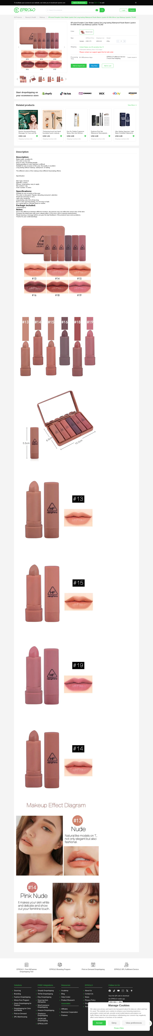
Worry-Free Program (21, 1000)
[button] (118, 41)
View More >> (132, 105)
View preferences (134, 1023)
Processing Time (74, 58)
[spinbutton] (121, 41)
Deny (114, 1023)
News (87, 997)
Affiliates (64, 1009)
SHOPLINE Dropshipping (43, 1019)
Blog (63, 994)
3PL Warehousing (20, 1017)
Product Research (68, 1000)
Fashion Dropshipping (22, 997)
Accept (99, 1023)
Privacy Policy (119, 1028)
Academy (64, 990)
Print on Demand (20, 1013)
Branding (17, 994)
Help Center (65, 997)
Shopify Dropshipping (46, 990)
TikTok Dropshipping (45, 994)
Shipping (73, 47)
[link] (18, 17)
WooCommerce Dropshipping (43, 1006)
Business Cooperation (69, 1012)
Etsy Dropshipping (44, 997)
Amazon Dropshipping (46, 1010)
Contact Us (89, 994)
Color (72, 31)
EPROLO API (43, 1024)
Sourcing (17, 990)
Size (72, 38)
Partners (64, 1015)
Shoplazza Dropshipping (43, 1014)
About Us (88, 990)
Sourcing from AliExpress (43, 1001)
